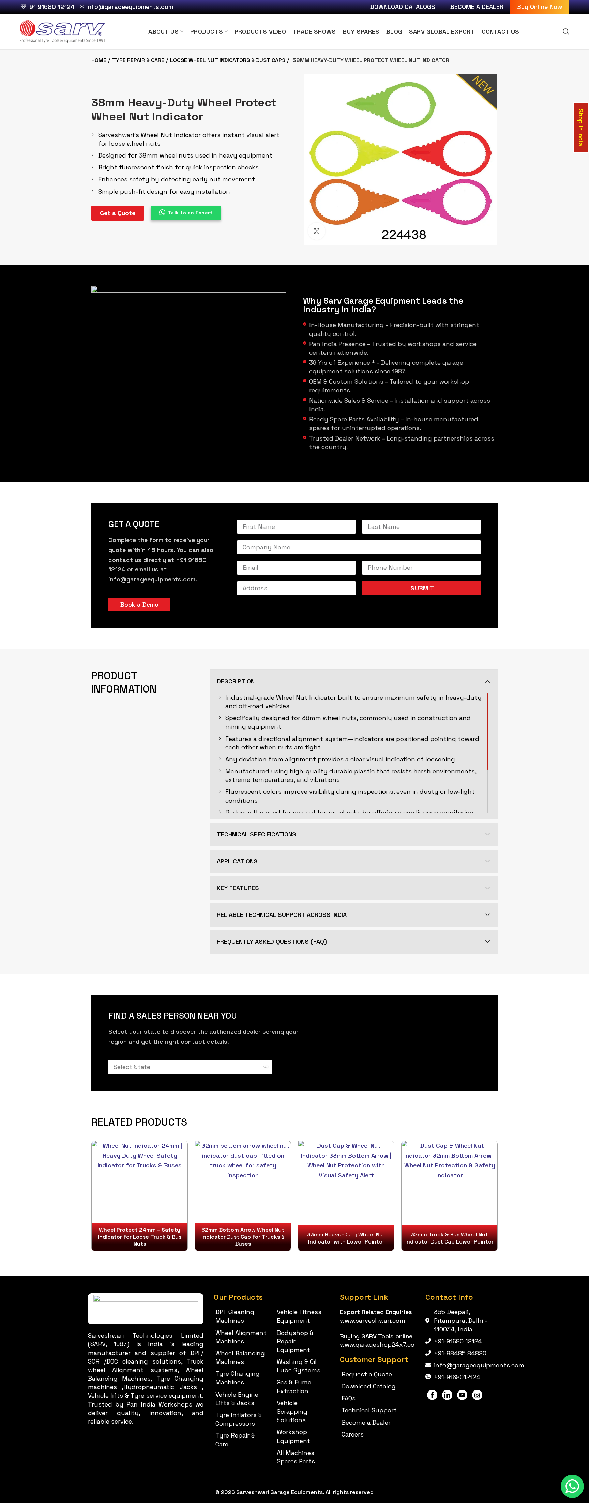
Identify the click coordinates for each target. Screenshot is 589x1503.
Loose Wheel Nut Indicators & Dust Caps (227, 60)
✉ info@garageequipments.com (126, 7)
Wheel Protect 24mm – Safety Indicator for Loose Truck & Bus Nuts (139, 1237)
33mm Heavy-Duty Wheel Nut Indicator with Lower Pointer (346, 1238)
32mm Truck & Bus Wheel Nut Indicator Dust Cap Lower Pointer (449, 1238)
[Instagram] (477, 1395)
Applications (237, 861)
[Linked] (447, 1395)
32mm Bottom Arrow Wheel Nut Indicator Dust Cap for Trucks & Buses (243, 1237)
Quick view (182, 1152)
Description (236, 681)
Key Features (238, 888)
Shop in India (581, 127)
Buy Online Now (539, 7)
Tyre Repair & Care (138, 60)
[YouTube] (462, 1395)
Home (98, 60)
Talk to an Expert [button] (190, 213)
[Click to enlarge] (316, 231)
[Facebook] (432, 1395)
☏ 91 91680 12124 (47, 7)
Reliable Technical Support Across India (282, 915)
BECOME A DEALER (476, 7)
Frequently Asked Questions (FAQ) (272, 942)
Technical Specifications (256, 834)
